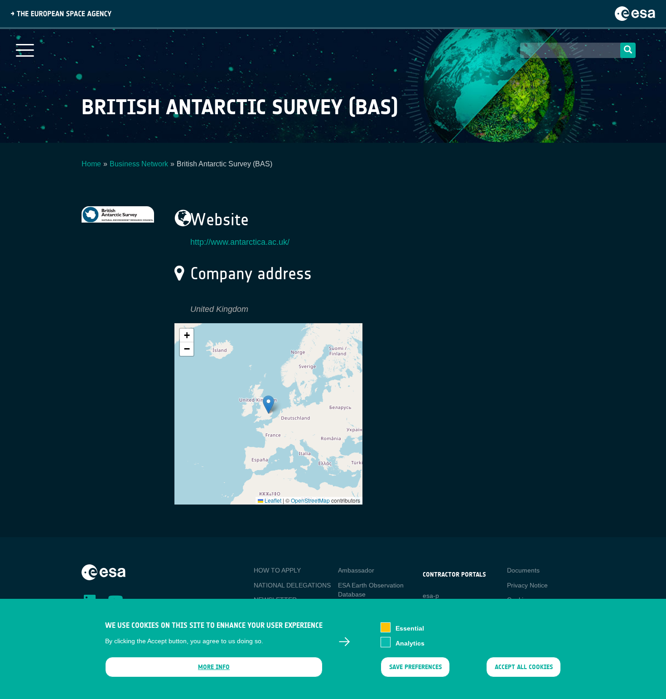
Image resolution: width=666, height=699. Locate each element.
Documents (523, 570)
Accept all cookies (524, 667)
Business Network (139, 164)
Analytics (410, 642)
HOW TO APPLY (277, 570)
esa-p (431, 595)
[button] (268, 404)
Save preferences (415, 667)
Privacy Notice (527, 585)
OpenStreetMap (310, 500)
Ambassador (356, 570)
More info (214, 667)
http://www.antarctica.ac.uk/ (240, 242)
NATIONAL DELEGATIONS (292, 585)
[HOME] (103, 571)
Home (91, 164)
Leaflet (272, 500)
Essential (410, 628)
